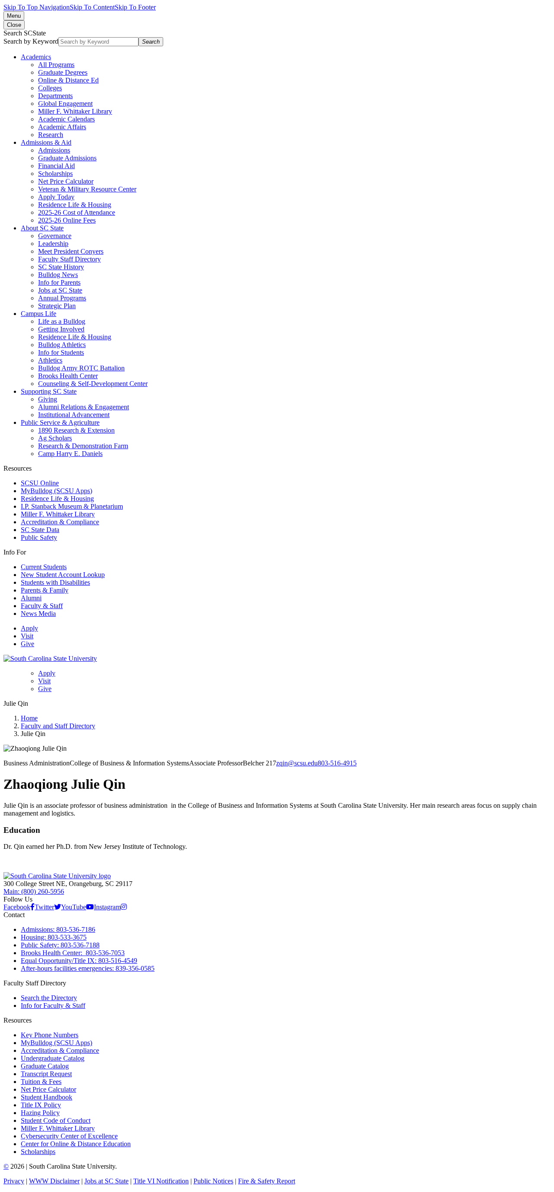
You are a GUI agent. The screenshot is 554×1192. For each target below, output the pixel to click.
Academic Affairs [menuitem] (62, 127)
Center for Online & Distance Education (76, 1143)
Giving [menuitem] (47, 399)
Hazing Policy (40, 1112)
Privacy (13, 1181)
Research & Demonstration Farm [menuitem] (83, 445)
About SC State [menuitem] (42, 228)
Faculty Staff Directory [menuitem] (69, 259)
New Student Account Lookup (63, 574)
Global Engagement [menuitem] (65, 103)
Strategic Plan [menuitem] (57, 305)
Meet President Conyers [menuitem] (70, 251)
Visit (27, 636)
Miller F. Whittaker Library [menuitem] (75, 111)
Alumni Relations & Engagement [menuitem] (83, 407)
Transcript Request (46, 1073)
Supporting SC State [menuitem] (49, 391)
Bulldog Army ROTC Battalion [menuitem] (81, 368)
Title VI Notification (161, 1181)
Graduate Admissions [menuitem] (67, 158)
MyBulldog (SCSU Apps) (56, 490)
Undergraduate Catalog (52, 1058)
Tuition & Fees (41, 1081)
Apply (29, 628)
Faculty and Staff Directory (58, 726)
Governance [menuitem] (54, 235)
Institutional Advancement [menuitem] (74, 414)
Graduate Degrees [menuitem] (62, 72)
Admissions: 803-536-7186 (58, 929)
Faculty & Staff (42, 605)
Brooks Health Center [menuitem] (68, 375)
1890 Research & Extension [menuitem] (76, 430)
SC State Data (40, 529)
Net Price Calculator (48, 1089)
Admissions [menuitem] (54, 150)
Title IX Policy (41, 1105)
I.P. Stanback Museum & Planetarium (72, 506)
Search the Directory (49, 997)
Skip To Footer (135, 7)
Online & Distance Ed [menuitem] (68, 80)
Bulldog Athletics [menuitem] (62, 344)
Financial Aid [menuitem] (56, 165)
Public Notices (213, 1181)
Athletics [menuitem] (50, 360)
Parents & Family (44, 590)
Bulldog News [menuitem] (58, 274)
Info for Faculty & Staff (53, 1005)
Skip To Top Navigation (36, 7)
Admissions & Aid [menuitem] (46, 142)
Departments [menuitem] (55, 95)
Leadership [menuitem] (53, 243)
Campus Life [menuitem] (38, 313)
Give (27, 643)
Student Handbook (46, 1097)
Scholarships (38, 1151)
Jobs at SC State (106, 1181)
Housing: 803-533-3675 (54, 937)
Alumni (31, 598)
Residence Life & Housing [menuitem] (74, 204)
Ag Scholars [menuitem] (55, 438)
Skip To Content (92, 7)
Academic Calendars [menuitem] (66, 119)
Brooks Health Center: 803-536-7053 (73, 952)
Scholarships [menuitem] (55, 173)
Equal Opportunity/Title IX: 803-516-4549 (79, 960)
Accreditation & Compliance (60, 522)
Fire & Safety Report (266, 1181)
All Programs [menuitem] (56, 64)
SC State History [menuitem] (61, 267)
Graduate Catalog (45, 1066)
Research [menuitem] (50, 134)
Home (29, 718)
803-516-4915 (337, 763)
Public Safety (39, 537)
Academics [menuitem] (36, 57)
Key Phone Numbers (49, 1035)
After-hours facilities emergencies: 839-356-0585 (88, 968)
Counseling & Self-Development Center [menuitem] (93, 383)
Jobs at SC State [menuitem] (60, 290)
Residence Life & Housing (57, 498)
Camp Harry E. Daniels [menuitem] (70, 453)
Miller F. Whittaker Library (58, 514)
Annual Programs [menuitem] (62, 298)
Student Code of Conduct (55, 1120)
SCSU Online (40, 483)
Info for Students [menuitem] (61, 352)
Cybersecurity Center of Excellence (69, 1136)
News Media (38, 613)
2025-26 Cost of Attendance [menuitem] (76, 212)
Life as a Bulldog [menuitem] (61, 321)
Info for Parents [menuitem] (59, 282)
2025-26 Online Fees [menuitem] (67, 220)
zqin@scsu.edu (297, 763)
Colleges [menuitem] (50, 88)
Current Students (44, 567)
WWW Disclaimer (54, 1181)
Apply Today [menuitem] (56, 197)
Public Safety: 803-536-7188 (60, 945)
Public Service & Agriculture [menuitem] (60, 422)
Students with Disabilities (55, 582)
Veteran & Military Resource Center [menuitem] (87, 189)
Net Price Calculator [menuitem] (65, 181)
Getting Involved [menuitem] (61, 329)
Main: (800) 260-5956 (33, 891)
